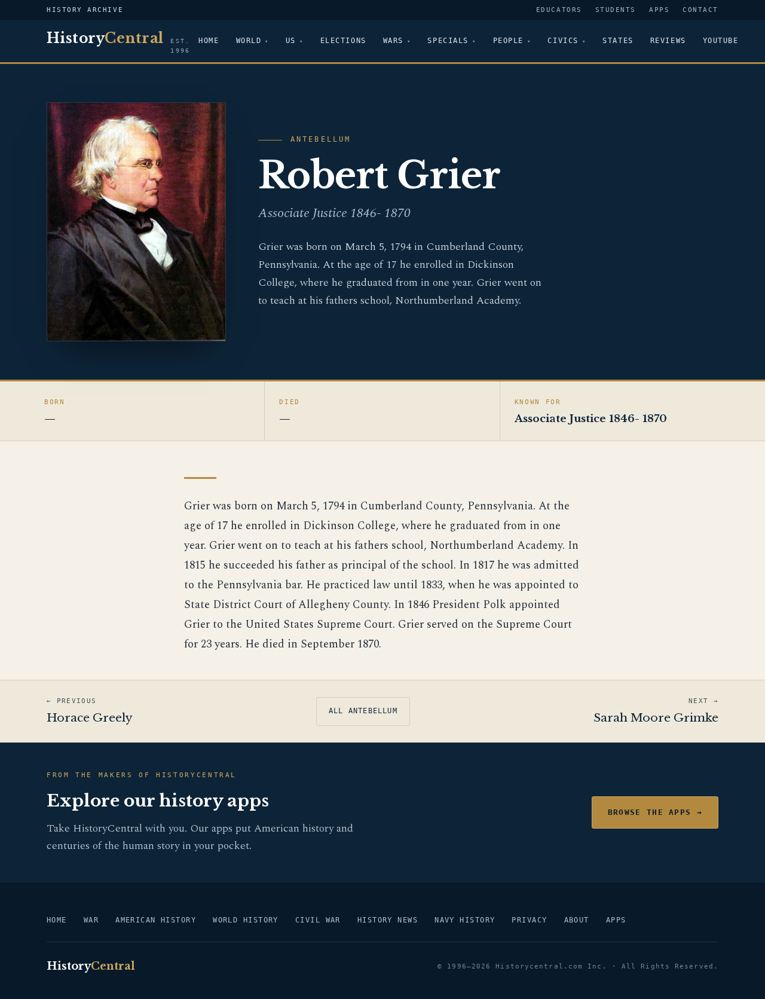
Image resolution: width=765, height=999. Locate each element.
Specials (447, 40)
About (576, 920)
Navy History (464, 920)
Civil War (318, 920)
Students (615, 10)
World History (246, 920)
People (508, 40)
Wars (393, 40)
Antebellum (320, 139)
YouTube (721, 40)
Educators (559, 10)
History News (387, 920)
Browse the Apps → (655, 812)
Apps (659, 10)
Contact (700, 10)
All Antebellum (363, 711)
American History (155, 920)
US (291, 40)
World (249, 40)
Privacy (529, 920)
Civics (562, 40)
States (617, 40)
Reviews (668, 40)
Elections (343, 40)
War (91, 920)
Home (208, 40)
